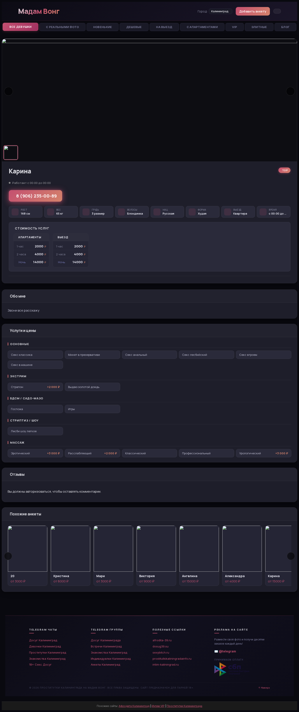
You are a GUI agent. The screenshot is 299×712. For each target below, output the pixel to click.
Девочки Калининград (45, 646)
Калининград (220, 11)
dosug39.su (161, 646)
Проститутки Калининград (47, 652)
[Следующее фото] (290, 91)
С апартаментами (202, 27)
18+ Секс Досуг (40, 664)
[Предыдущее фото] (8, 91)
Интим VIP (158, 706)
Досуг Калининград (43, 640)
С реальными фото (62, 27)
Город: (203, 11)
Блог (285, 27)
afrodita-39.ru (162, 640)
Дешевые (134, 27)
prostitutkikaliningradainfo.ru (172, 658)
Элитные (259, 27)
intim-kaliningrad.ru (166, 664)
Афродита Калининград (134, 706)
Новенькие (102, 27)
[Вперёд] (291, 556)
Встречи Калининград (106, 646)
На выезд (164, 27)
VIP (234, 27)
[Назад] (8, 556)
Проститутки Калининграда (184, 706)
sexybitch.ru (161, 652)
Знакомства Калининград (47, 658)
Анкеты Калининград (105, 664)
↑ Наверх (264, 687)
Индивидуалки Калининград (111, 658)
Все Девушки (20, 26)
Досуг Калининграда (106, 640)
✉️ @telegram (225, 651)
